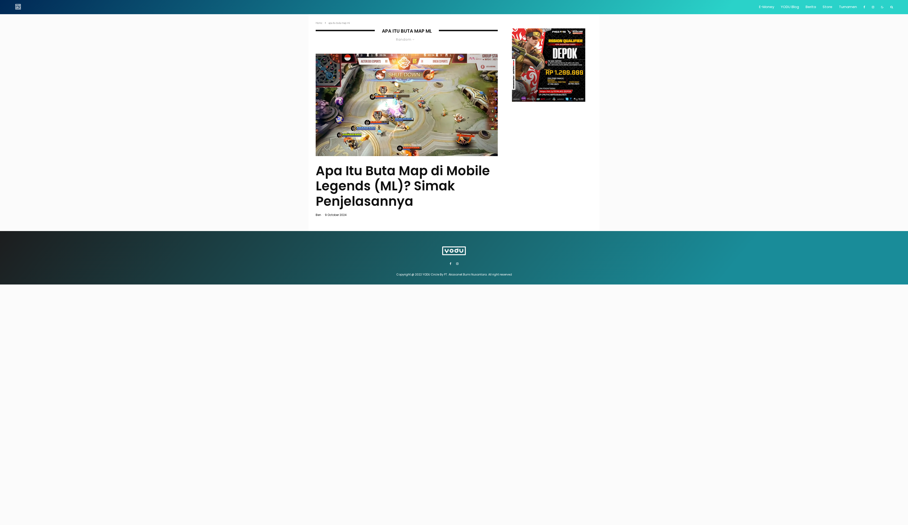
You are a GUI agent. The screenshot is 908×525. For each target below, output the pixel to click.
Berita (811, 6)
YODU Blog (790, 6)
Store (827, 6)
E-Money (766, 6)
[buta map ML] (407, 105)
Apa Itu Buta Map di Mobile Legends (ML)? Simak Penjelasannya (403, 186)
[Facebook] (864, 7)
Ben (318, 215)
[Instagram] (873, 7)
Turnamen (848, 6)
